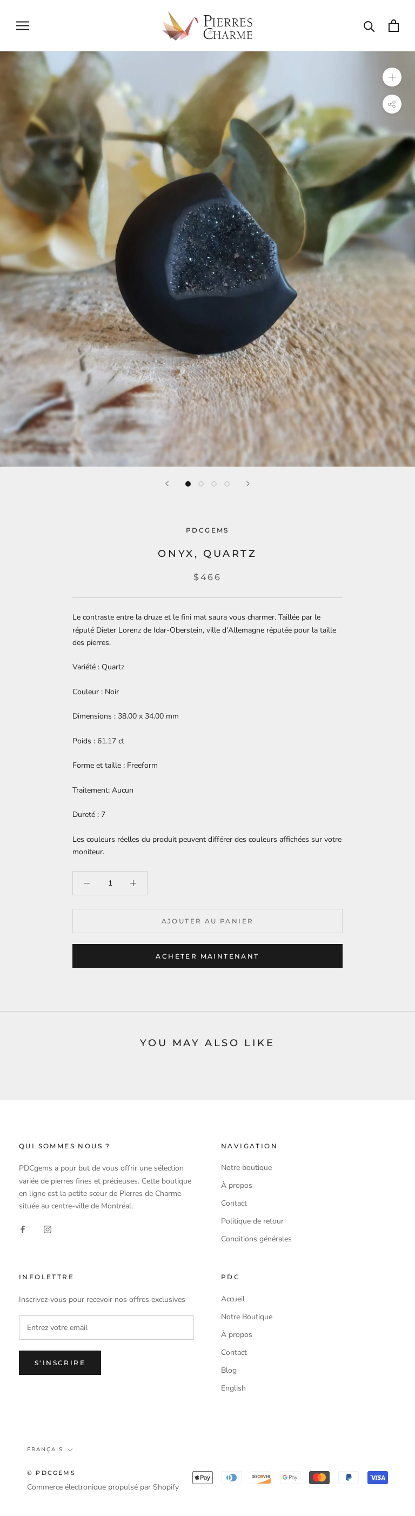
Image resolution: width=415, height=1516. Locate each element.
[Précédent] (167, 483)
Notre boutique (246, 1167)
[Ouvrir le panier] (394, 25)
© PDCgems (51, 1473)
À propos (236, 1185)
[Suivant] (248, 483)
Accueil (233, 1299)
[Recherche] (369, 25)
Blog (229, 1370)
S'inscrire (60, 1363)
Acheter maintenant (207, 956)
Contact (234, 1203)
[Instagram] (47, 1229)
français (45, 1449)
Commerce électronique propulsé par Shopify (103, 1487)
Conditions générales (256, 1239)
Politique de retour (252, 1221)
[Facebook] (22, 1229)
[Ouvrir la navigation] (22, 25)
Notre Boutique (246, 1317)
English (233, 1388)
